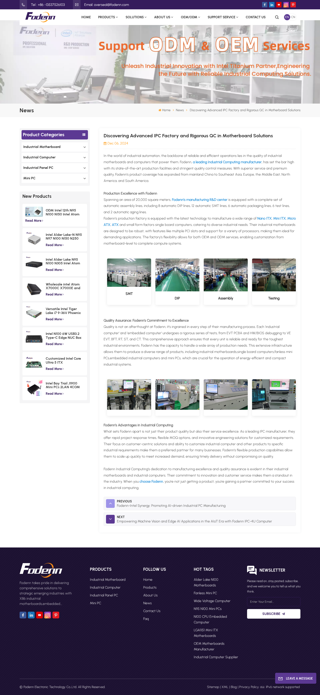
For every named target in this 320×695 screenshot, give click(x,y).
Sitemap (213, 687)
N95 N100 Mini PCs (208, 609)
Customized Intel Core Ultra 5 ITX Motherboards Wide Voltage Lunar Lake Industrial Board (63, 360)
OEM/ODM (189, 17)
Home (86, 17)
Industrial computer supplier (216, 657)
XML (225, 687)
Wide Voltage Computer (212, 601)
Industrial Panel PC (38, 168)
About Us (162, 17)
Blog (234, 687)
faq (146, 619)
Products (106, 17)
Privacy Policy (249, 687)
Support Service (221, 17)
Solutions (135, 17)
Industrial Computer (39, 157)
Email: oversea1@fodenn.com (106, 5)
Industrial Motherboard (42, 147)
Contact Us (256, 17)
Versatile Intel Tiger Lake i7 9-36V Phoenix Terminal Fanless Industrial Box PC (63, 310)
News (180, 110)
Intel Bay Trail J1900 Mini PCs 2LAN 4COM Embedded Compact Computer (63, 385)
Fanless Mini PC (205, 593)
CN (293, 17)
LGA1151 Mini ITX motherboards (206, 633)
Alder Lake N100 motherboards (206, 582)
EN (287, 17)
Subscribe (271, 614)
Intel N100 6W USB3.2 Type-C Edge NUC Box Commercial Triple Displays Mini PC (64, 335)
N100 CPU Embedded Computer (210, 619)
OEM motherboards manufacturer (209, 646)
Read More (33, 221)
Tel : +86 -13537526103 (48, 5)
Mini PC (29, 178)
